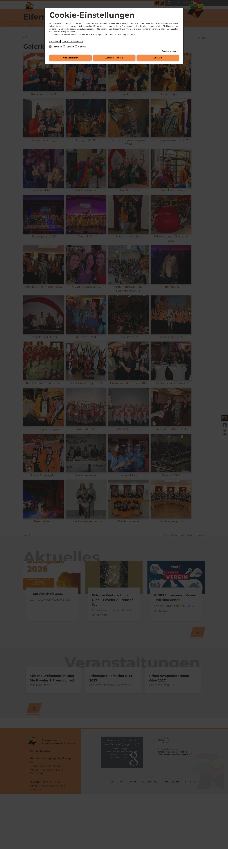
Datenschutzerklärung (72, 41)
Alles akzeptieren (70, 58)
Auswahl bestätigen (114, 58)
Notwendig (57, 47)
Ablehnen (157, 58)
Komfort (70, 47)
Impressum (54, 41)
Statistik (82, 47)
